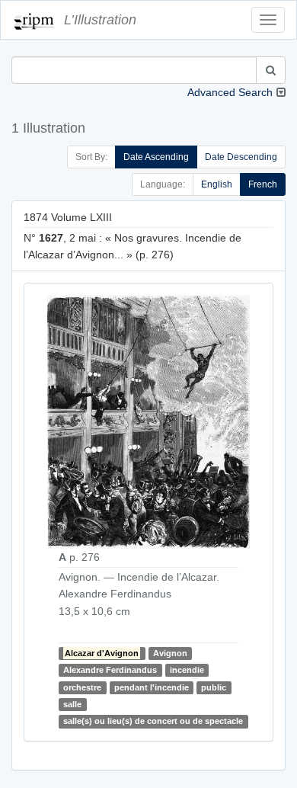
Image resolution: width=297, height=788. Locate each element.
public (213, 687)
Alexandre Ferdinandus (110, 669)
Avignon (170, 653)
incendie (187, 669)
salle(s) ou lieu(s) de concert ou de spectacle (153, 721)
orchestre (82, 687)
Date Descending (241, 157)
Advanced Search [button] (230, 92)
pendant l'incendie (151, 687)
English (216, 184)
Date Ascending (156, 157)
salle (72, 704)
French (262, 184)
